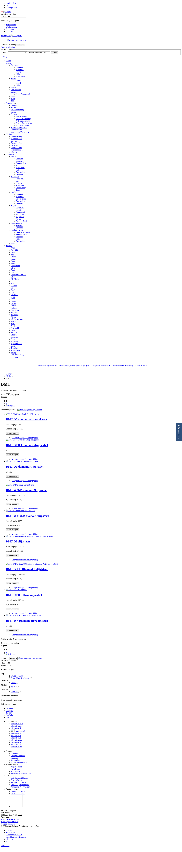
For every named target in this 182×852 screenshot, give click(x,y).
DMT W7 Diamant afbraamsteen (27, 620)
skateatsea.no (16, 740)
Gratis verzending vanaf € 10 (46, 365)
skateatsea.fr (16, 736)
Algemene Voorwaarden (20, 787)
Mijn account (11, 25)
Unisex (13, 683)
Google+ (9, 711)
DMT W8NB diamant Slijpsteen (26, 490)
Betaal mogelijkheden (19, 778)
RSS (8, 841)
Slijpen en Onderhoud (19, 762)
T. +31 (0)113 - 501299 (10, 819)
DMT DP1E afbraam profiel (24, 595)
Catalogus (5, 47)
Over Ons (15, 753)
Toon (3, 394)
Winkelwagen (11, 27)
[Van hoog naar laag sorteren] (30, 410)
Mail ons (9, 839)
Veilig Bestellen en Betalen (101, 365)
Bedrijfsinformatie (18, 756)
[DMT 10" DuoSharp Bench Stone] (20, 511)
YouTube (9, 715)
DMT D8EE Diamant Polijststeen (27, 569)
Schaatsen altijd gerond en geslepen (74, 365)
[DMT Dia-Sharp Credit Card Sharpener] (22, 414)
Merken (9, 376)
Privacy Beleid (16, 780)
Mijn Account (16, 767)
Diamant (14, 691)
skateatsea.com (17, 724)
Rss (7, 717)
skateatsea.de (16, 728)
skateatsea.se (16, 744)
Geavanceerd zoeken (14, 835)
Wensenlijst (15, 771)
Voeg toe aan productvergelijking (25, 438)
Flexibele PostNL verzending (123, 365)
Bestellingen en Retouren (16, 837)
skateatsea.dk (20, 731)
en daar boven (20, 678)
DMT (13, 687)
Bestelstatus (15, 769)
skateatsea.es (16, 733)
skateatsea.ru (16, 742)
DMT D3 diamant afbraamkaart (26, 419)
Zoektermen (10, 832)
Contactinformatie (18, 791)
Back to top (5, 846)
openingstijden (11, 7)
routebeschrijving (7, 824)
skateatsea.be (16, 726)
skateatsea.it (16, 738)
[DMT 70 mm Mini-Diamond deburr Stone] (23, 615)
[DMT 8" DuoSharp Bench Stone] (20, 485)
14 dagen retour (141, 365)
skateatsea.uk (16, 747)
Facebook (10, 708)
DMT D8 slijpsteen (18, 541)
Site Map (9, 830)
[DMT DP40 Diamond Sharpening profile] (23, 440)
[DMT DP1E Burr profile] (16, 590)
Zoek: (5, 52)
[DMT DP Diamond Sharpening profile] (22, 461)
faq (7, 5)
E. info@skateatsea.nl (9, 822)
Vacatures (14, 758)
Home (8, 61)
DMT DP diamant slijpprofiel (24, 466)
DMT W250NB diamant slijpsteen (27, 515)
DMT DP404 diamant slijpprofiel (27, 445)
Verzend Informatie (18, 782)
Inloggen (9, 31)
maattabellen (11, 3)
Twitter (9, 713)
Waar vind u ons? (18, 793)
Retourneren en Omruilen (21, 773)
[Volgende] (10, 405)
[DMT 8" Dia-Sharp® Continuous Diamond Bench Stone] (29, 536)
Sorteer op (5, 410)
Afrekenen (10, 29)
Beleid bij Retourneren (20, 785)
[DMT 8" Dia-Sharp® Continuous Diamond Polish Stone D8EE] (32, 564)
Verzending (15, 760)
